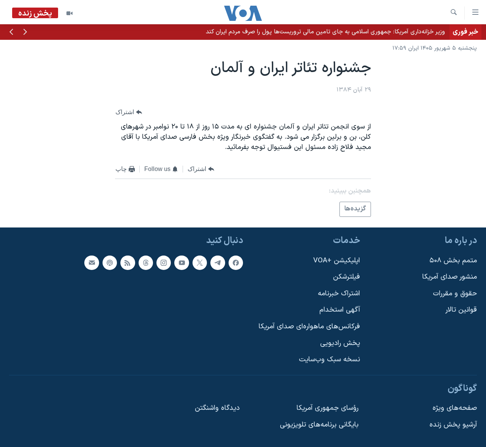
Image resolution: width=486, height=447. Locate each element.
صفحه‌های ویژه (454, 408)
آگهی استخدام (339, 310)
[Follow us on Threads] (146, 263)
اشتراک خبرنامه (339, 294)
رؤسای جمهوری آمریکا (327, 408)
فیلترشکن (346, 277)
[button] (25, 32)
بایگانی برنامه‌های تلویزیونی (319, 425)
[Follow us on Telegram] (217, 263)
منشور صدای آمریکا (449, 277)
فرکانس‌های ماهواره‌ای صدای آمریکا (309, 327)
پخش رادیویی (340, 343)
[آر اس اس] (127, 263)
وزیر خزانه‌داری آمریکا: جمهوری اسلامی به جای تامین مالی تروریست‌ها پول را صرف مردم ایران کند (325, 31)
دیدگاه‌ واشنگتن (217, 408)
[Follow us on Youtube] (181, 263)
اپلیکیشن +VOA (336, 261)
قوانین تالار (461, 310)
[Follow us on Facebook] (236, 263)
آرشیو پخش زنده (453, 425)
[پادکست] (110, 263)
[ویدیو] (69, 13)
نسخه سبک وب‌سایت (329, 359)
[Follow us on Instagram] (163, 263)
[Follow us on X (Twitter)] (200, 263)
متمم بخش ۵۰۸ (453, 261)
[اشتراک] (91, 263)
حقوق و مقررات (455, 294)
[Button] (128, 112)
